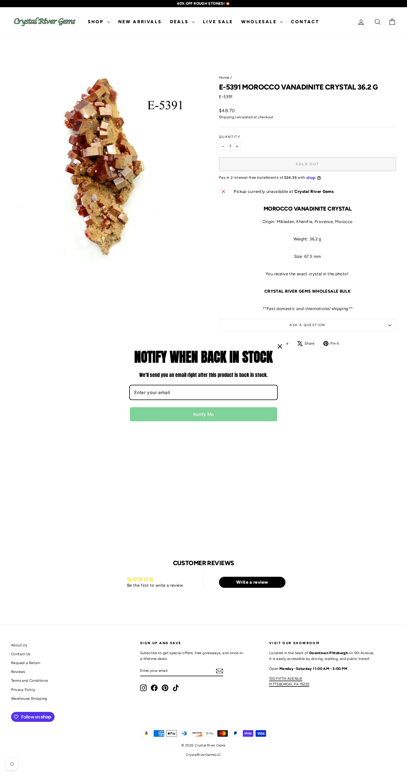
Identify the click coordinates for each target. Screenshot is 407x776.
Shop (97, 21)
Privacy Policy (23, 690)
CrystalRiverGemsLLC (203, 755)
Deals (180, 21)
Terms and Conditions (29, 680)
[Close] (280, 346)
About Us (19, 645)
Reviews (18, 672)
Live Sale (218, 21)
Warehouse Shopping (29, 698)
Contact (305, 21)
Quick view (57, 500)
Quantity (229, 137)
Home (224, 77)
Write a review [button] (252, 582)
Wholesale (260, 21)
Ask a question (307, 325)
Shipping (226, 117)
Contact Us (20, 654)
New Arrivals (140, 21)
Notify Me (203, 414)
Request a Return (25, 663)
